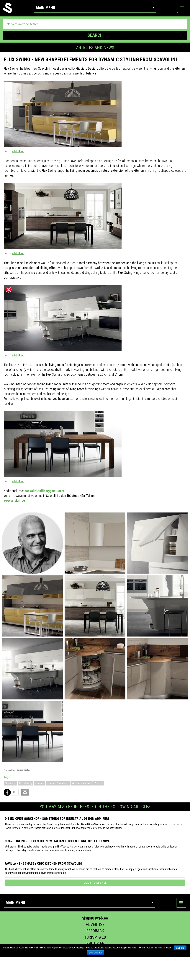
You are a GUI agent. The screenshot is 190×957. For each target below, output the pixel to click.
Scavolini (10, 783)
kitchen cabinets (81, 783)
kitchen (39, 783)
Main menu (45, 7)
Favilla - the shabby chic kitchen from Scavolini (43, 863)
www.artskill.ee (14, 500)
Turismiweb (95, 937)
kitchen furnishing (58, 783)
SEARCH (95, 35)
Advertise (95, 924)
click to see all (95, 883)
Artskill (99, 783)
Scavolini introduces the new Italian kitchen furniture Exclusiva (57, 841)
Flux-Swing (25, 783)
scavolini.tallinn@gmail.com (44, 491)
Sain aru (180, 948)
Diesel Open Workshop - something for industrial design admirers (57, 818)
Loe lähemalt (95, 952)
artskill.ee (18, 151)
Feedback (95, 931)
